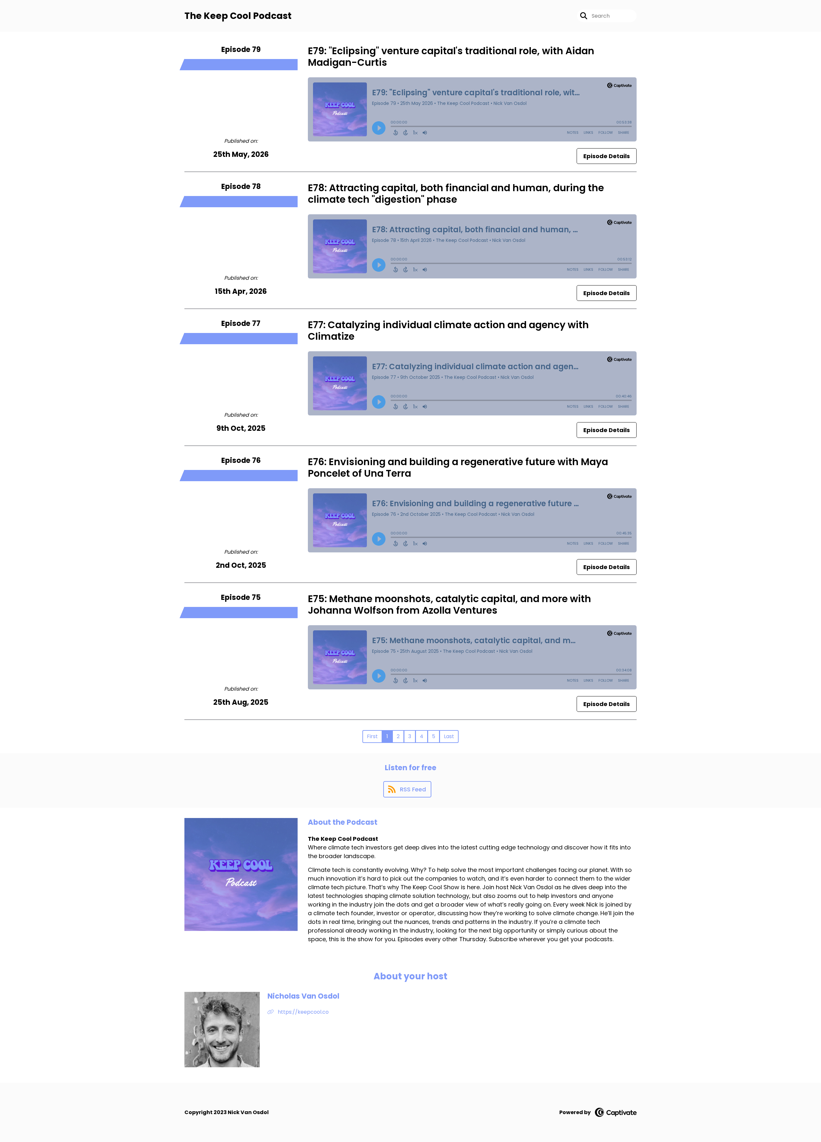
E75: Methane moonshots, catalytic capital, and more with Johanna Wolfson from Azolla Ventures (449, 604)
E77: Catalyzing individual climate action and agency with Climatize (448, 330)
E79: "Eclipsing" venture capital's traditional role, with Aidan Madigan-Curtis (451, 56)
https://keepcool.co (302, 1012)
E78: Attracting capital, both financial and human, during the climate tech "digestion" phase (456, 193)
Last (449, 736)
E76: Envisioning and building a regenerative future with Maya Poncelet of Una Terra (458, 467)
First (372, 736)
